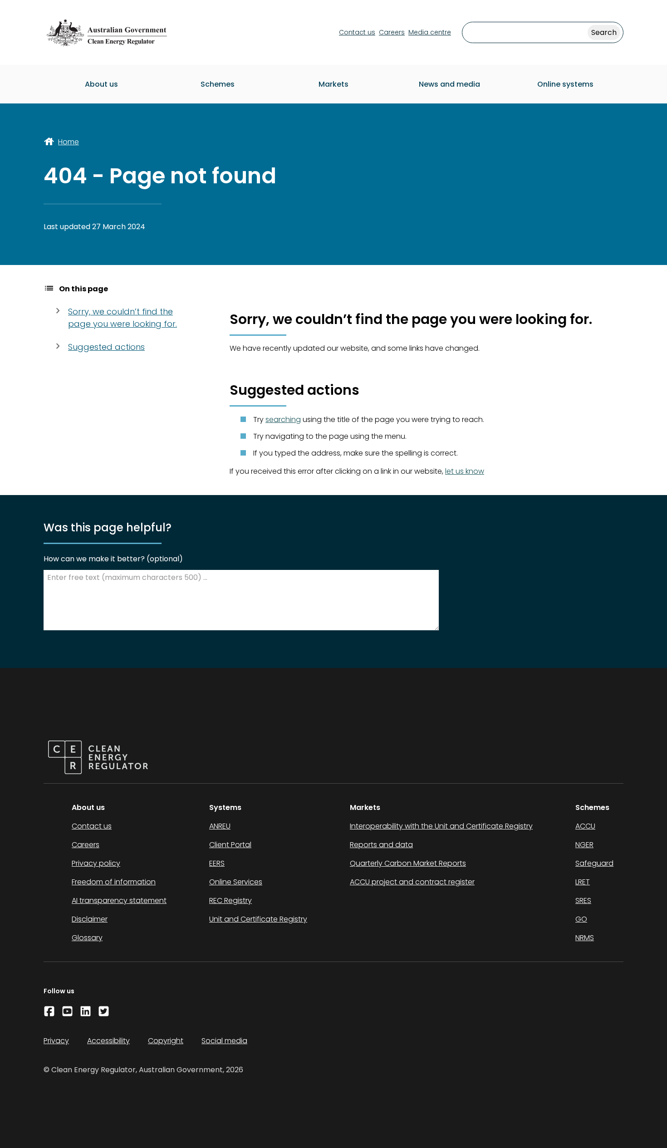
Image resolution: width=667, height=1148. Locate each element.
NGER (584, 844)
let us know (464, 471)
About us (101, 84)
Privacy (56, 1040)
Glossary (87, 937)
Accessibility (108, 1040)
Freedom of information (114, 882)
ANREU (220, 826)
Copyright (165, 1040)
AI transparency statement (119, 900)
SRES (583, 900)
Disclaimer (90, 919)
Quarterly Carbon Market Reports (408, 863)
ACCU (585, 826)
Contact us (357, 32)
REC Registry (230, 900)
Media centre (429, 32)
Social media (224, 1040)
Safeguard (594, 863)
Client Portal (230, 844)
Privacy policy (96, 863)
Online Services (235, 882)
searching (283, 419)
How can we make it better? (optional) (113, 559)
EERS (217, 863)
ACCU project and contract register (412, 882)
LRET (582, 882)
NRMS (584, 937)
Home (68, 142)
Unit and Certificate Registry (258, 919)
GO (581, 919)
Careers (392, 32)
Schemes (218, 84)
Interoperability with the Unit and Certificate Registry (441, 826)
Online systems (565, 84)
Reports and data (381, 844)
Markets (333, 84)
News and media (449, 84)
